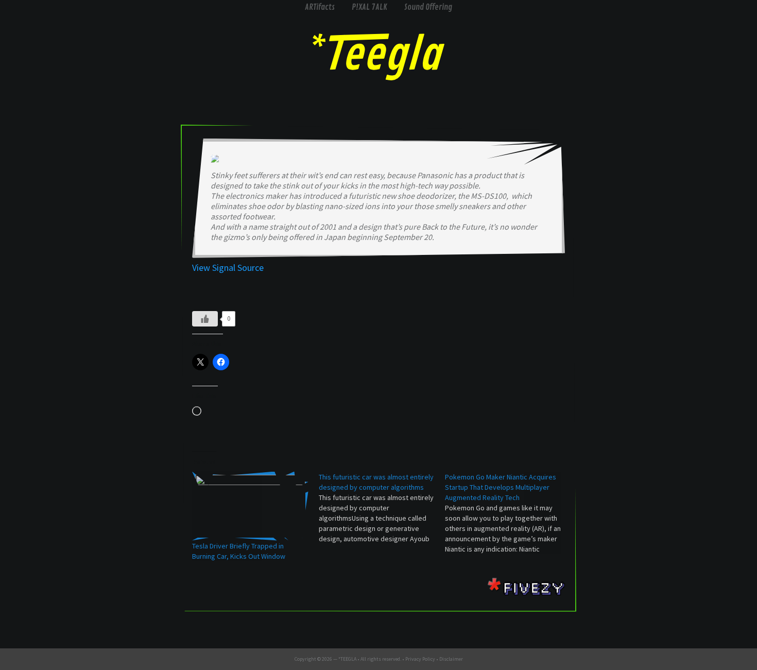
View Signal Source (228, 267)
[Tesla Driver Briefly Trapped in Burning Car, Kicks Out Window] (250, 506)
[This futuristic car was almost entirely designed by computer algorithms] (382, 508)
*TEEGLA (347, 659)
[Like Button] (205, 319)
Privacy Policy (420, 659)
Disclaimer (451, 659)
